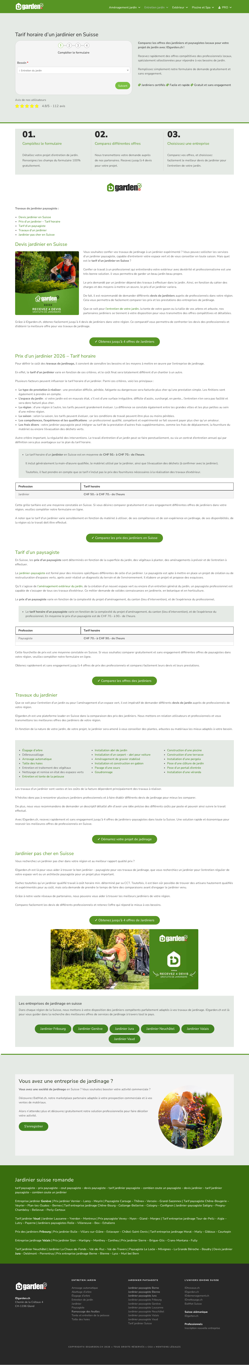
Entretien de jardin (82, 1299)
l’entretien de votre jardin (122, 309)
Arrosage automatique (37, 759)
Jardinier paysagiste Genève (144, 1303)
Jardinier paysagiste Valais (143, 1315)
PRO (225, 7)
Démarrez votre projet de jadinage (125, 839)
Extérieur (178, 7)
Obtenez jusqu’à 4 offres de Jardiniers (124, 341)
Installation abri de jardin (111, 750)
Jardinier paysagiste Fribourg (145, 1299)
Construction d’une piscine (184, 750)
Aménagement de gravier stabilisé (117, 759)
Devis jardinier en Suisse (35, 217)
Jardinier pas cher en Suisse (37, 235)
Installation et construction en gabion (119, 763)
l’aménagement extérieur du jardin (60, 586)
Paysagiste (78, 1307)
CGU (150, 1347)
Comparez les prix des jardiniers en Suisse (124, 538)
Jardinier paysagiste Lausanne (145, 1307)
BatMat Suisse (193, 1303)
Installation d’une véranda (184, 772)
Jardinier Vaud (124, 1039)
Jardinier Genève (90, 1029)
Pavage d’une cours (107, 768)
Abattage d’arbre (82, 1292)
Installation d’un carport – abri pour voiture (123, 755)
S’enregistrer (33, 1126)
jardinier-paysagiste (32, 573)
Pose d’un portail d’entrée (184, 768)
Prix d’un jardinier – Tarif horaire (39, 222)
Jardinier (76, 1303)
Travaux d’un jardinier (33, 230)
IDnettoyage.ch (194, 1299)
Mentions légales (168, 1347)
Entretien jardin (154, 7)
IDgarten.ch (191, 1316)
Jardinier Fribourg (53, 1029)
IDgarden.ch (192, 1292)
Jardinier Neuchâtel (160, 1029)
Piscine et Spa (201, 7)
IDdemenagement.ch (197, 1296)
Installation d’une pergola (184, 759)
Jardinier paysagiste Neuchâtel (146, 1311)
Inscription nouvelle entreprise (202, 1328)
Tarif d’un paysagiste (32, 226)
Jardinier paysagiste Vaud (143, 1319)
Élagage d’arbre (32, 750)
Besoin (22, 63)
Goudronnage (104, 772)
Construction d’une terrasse (185, 755)
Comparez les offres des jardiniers (124, 681)
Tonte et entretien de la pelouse (90, 1315)
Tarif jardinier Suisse (140, 1323)
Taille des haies (32, 763)
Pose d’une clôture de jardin (185, 763)
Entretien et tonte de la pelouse (43, 777)
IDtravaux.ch (192, 1288)
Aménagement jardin (123, 7)
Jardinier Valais (198, 1029)
